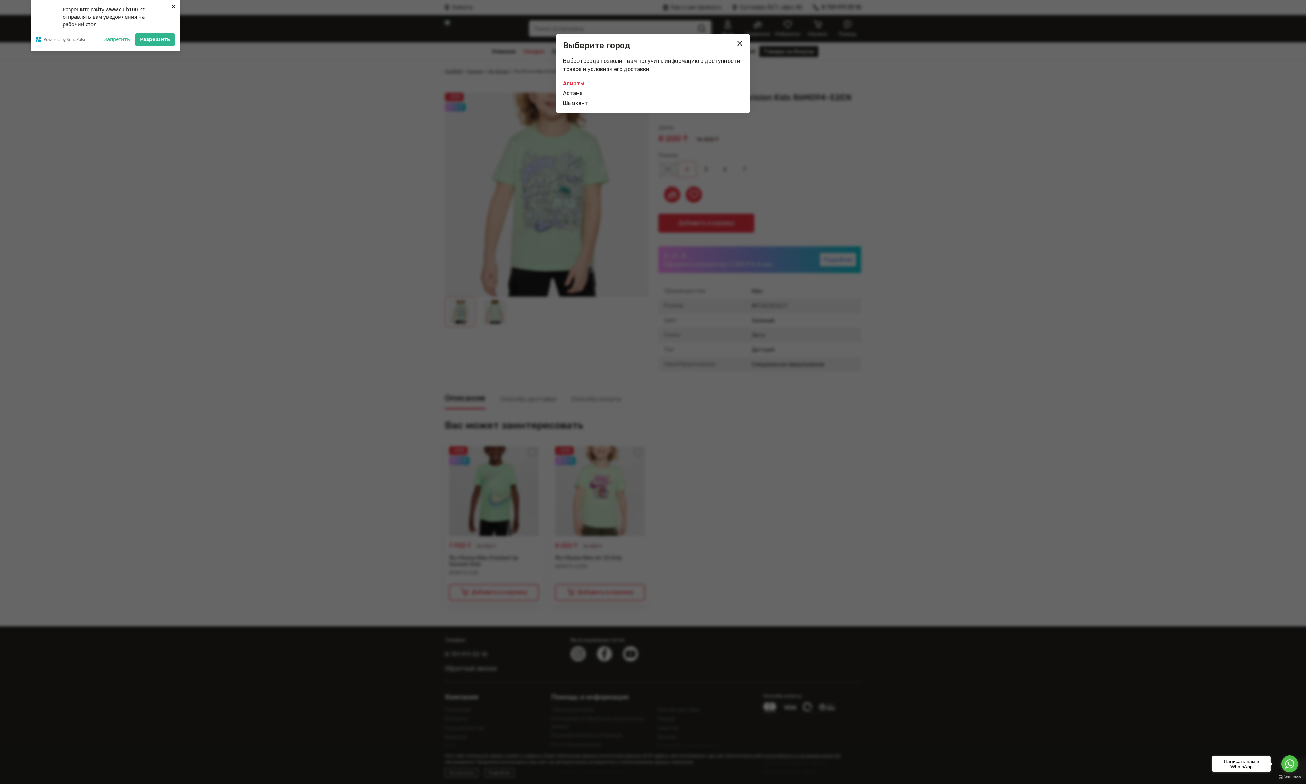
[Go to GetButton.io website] (1290, 777)
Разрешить (155, 39)
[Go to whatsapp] (1289, 763)
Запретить (117, 39)
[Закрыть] (740, 43)
